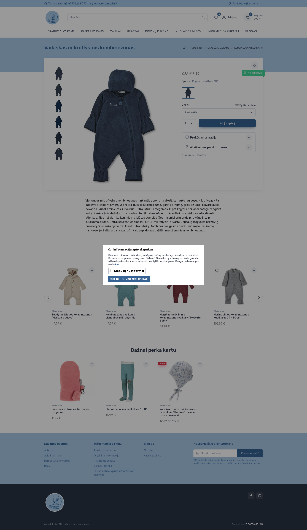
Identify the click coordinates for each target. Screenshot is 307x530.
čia (117, 264)
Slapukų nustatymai (129, 271)
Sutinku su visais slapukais (129, 279)
